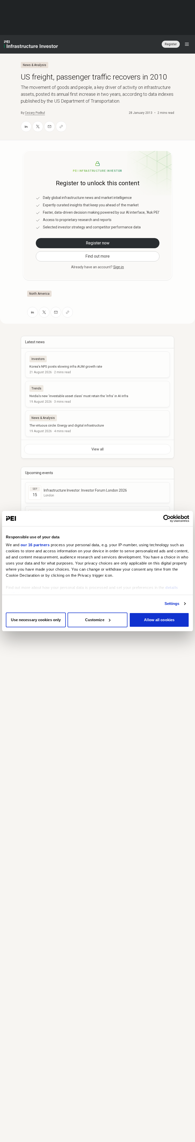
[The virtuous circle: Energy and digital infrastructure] (97, 423)
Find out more (97, 256)
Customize (94, 620)
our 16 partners (35, 545)
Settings (172, 603)
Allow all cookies (159, 620)
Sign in (118, 267)
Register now (97, 243)
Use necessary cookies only (36, 620)
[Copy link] (61, 126)
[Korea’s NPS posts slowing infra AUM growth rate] (97, 365)
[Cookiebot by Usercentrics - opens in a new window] (167, 518)
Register (171, 44)
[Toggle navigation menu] (187, 44)
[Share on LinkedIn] (26, 126)
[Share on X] (37, 126)
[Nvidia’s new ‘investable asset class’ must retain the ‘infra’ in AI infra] (97, 394)
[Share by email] (49, 126)
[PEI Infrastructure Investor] (31, 44)
